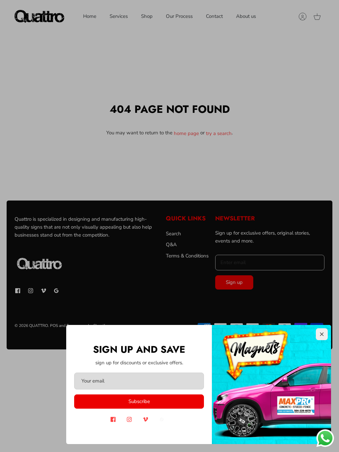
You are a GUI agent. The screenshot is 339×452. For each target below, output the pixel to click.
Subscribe (139, 401)
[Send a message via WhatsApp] (325, 438)
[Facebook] (113, 419)
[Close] (322, 334)
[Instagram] (129, 419)
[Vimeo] (145, 419)
